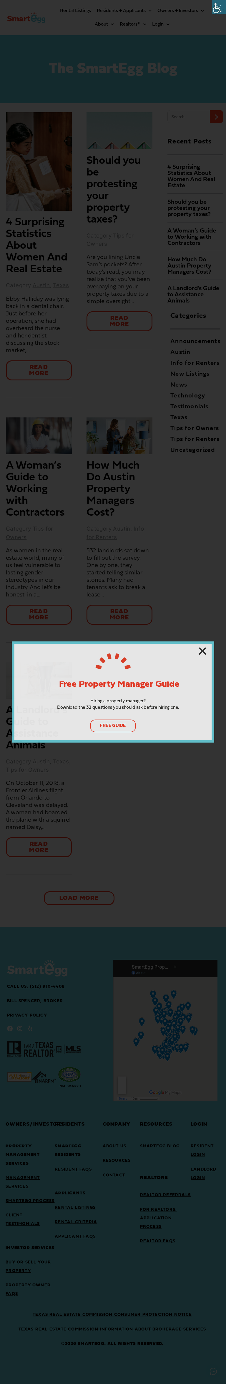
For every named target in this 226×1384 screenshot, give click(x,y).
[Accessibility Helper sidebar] (219, 7)
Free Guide (113, 725)
